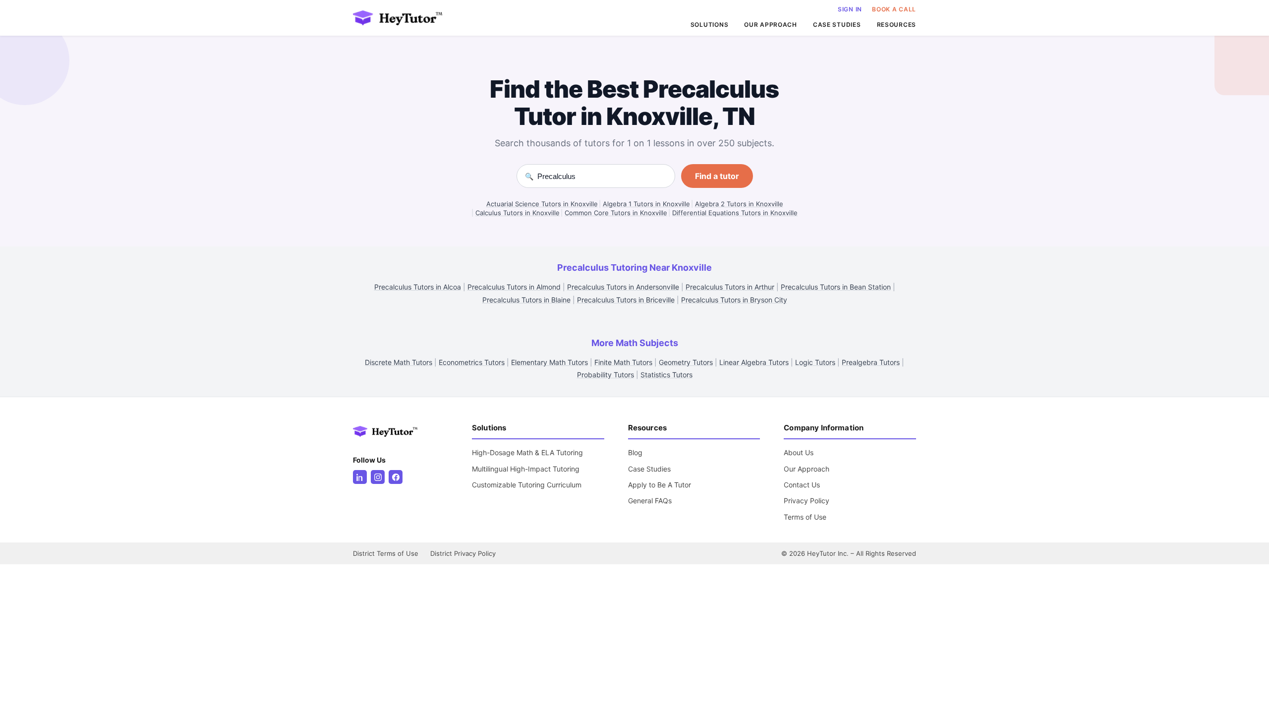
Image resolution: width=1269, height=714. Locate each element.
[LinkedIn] (360, 477)
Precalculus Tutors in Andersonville (623, 287)
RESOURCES (896, 24)
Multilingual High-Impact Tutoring (525, 469)
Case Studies (649, 469)
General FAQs (650, 500)
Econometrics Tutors (472, 362)
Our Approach (806, 469)
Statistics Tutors (666, 374)
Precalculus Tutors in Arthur (730, 287)
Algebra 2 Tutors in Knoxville (739, 204)
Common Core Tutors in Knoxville (616, 213)
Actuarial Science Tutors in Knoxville (542, 204)
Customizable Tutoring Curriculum (526, 484)
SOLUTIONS (709, 24)
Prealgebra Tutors (871, 362)
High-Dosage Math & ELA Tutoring (527, 452)
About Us (798, 452)
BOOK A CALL (894, 9)
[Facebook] (396, 477)
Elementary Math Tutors (549, 362)
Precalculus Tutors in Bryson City (734, 300)
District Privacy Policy (463, 553)
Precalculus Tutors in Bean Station (836, 287)
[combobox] (602, 176)
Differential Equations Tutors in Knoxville (735, 213)
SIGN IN (850, 9)
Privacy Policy (806, 500)
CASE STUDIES (837, 24)
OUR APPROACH (770, 24)
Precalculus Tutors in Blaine (526, 300)
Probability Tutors (605, 374)
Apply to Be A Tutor (659, 484)
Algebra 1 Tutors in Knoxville (646, 204)
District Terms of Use (385, 553)
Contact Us (802, 484)
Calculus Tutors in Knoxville (517, 213)
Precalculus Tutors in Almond (514, 287)
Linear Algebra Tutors (754, 362)
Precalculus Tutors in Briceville (626, 300)
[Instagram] (378, 477)
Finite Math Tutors (623, 362)
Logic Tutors (815, 362)
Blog (635, 452)
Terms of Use (805, 517)
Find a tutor (717, 176)
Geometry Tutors (686, 362)
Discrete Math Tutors (398, 362)
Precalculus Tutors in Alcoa (417, 287)
